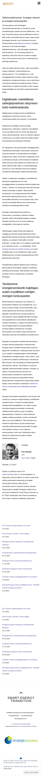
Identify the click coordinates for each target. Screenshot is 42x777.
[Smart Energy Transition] (8, 5)
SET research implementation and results (16, 525)
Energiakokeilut (14, 715)
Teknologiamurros (20, 718)
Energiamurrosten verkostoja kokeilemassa (17, 561)
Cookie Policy (7, 768)
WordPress (16, 726)
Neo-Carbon (26, 458)
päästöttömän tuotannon (22, 43)
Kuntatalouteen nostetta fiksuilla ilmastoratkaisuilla (19, 553)
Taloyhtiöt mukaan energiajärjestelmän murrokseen (19, 577)
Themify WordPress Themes (28, 726)
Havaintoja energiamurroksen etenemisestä (17, 569)
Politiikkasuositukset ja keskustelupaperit (20, 712)
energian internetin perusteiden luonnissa (16, 249)
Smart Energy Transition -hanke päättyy (15, 533)
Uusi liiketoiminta (26, 715)
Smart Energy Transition (20, 724)
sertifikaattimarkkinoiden (28, 386)
